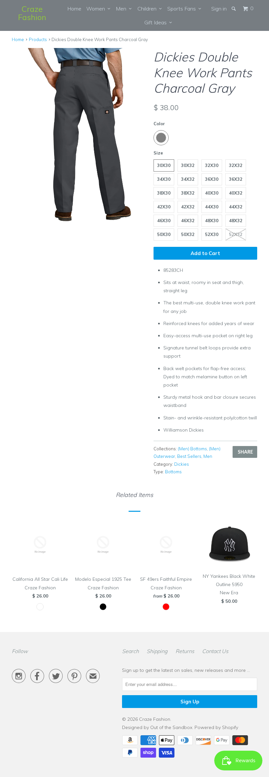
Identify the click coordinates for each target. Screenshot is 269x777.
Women (97, 8)
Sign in (219, 8)
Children (148, 8)
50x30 (164, 234)
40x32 (235, 193)
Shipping (157, 651)
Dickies (181, 464)
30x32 (188, 165)
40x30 (211, 193)
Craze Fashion (32, 13)
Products (38, 39)
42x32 (188, 206)
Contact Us (215, 651)
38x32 (188, 193)
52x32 (235, 234)
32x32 (235, 165)
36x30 (211, 179)
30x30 (164, 165)
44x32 (235, 206)
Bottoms (173, 471)
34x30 (164, 179)
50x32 (188, 234)
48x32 (235, 220)
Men (122, 8)
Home (74, 8)
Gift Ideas (156, 22)
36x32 (235, 179)
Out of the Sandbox (171, 727)
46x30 (164, 220)
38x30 (164, 193)
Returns (185, 651)
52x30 (211, 234)
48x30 (211, 220)
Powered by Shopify (216, 727)
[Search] (234, 8)
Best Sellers (189, 456)
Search (130, 651)
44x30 (211, 206)
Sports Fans (182, 8)
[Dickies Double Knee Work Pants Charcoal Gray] (79, 134)
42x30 (164, 206)
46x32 (188, 220)
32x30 (211, 165)
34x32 (188, 179)
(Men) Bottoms (192, 448)
